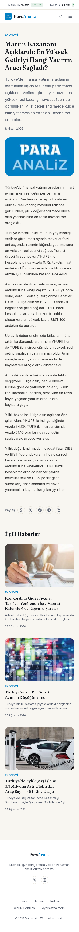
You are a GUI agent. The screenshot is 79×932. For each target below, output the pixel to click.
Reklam (55, 901)
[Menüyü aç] (70, 16)
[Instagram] (44, 880)
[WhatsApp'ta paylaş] (21, 510)
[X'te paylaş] (30, 510)
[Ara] (61, 16)
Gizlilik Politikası (24, 908)
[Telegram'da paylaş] (49, 510)
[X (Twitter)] (34, 880)
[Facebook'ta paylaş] (40, 510)
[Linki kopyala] (58, 510)
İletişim (39, 901)
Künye (23, 901)
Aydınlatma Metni (53, 908)
